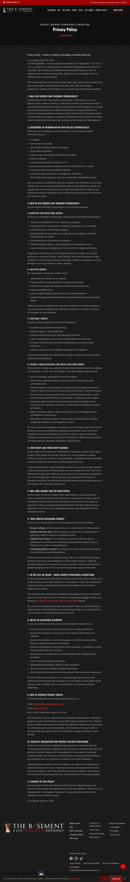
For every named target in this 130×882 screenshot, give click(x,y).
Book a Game (75, 823)
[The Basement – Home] (34, 827)
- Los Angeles (114, 827)
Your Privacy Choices (79, 597)
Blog (81, 10)
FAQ (59, 10)
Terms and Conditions (110, 863)
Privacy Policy (75, 879)
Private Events (101, 10)
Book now (118, 10)
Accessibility (74, 867)
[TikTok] (81, 858)
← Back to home (65, 35)
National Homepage (117, 823)
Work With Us (94, 837)
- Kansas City (114, 835)
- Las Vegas (113, 831)
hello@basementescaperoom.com (49, 704)
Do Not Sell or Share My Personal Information (58, 601)
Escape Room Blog (96, 834)
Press (74, 10)
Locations (51, 10)
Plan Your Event (76, 831)
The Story (66, 10)
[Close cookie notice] (124, 878)
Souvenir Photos (76, 835)
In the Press (94, 830)
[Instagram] (76, 858)
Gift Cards (89, 10)
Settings (105, 879)
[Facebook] (71, 858)
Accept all (116, 879)
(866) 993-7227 (41, 708)
